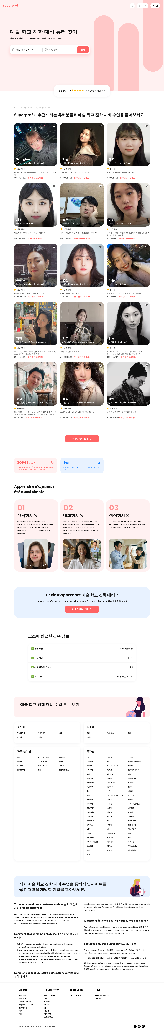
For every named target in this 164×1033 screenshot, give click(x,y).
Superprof (17, 108)
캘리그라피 (21, 770)
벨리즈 (89, 795)
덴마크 (109, 770)
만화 (39, 770)
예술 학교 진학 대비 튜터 (43, 108)
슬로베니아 (111, 808)
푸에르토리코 (132, 846)
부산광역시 (21, 733)
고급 (129, 733)
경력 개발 (47, 1014)
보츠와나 (131, 795)
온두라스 (90, 825)
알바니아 (90, 816)
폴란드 (109, 846)
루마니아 (90, 778)
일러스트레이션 (43, 757)
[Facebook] (135, 1026)
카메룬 (89, 833)
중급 (88, 733)
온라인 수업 (23, 1008)
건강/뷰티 (47, 1011)
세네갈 (130, 799)
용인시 (19, 737)
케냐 (129, 833)
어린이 (89, 737)
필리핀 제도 (132, 850)
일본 (88, 829)
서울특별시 (42, 733)
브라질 (109, 799)
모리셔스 (131, 783)
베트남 (130, 791)
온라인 (40, 737)
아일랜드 (131, 812)
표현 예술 (62, 766)
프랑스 (89, 850)
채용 (20, 1014)
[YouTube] (143, 1026)
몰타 (88, 791)
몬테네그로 (111, 787)
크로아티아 (90, 837)
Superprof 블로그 (76, 995)
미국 (108, 791)
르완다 (109, 778)
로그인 (155, 6)
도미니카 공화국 (133, 770)
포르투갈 (90, 846)
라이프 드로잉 (43, 761)
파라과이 (110, 842)
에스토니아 (111, 816)
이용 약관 (22, 998)
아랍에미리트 (91, 812)
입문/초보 (110, 733)
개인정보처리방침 (25, 1002)
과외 (45, 998)
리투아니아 (132, 778)
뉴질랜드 (131, 766)
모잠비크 (90, 787)
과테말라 (110, 757)
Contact (98, 998)
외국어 (46, 1005)
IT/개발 (47, 1002)
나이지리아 (111, 761)
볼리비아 (90, 799)
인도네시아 (132, 825)
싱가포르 (131, 808)
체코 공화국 (132, 829)
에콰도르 (131, 816)
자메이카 (110, 829)
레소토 (130, 774)
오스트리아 (132, 821)
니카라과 (90, 770)
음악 (45, 1008)
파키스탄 (131, 842)
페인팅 (61, 761)
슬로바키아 (90, 808)
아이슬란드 (111, 812)
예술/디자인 (63, 757)
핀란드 (109, 850)
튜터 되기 (142, 6)
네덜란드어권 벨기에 (114, 766)
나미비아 (90, 761)
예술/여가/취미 (28, 108)
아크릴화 (20, 766)
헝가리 (89, 854)
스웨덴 (109, 804)
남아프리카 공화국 (134, 761)
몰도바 (130, 787)
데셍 (18, 757)
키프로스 (110, 837)
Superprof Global (26, 1005)
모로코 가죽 (111, 783)
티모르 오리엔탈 (92, 842)
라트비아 (110, 774)
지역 (20, 1011)
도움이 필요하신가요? (102, 995)
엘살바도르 (90, 821)
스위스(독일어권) (134, 804)
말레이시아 (90, 783)
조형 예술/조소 (64, 770)
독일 (88, 774)
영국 (108, 821)
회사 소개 (22, 995)
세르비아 (90, 804)
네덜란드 (90, 766)
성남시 (61, 733)
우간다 (109, 825)
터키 (129, 837)
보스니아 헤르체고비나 (115, 795)
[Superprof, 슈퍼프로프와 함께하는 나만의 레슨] (10, 5)
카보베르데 (111, 833)
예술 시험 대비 (43, 766)
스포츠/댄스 (48, 1017)
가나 (88, 757)
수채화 (19, 761)
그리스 (130, 757)
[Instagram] (139, 1026)
